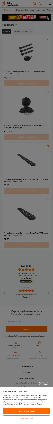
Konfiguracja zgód (26, 418)
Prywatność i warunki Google (31, 404)
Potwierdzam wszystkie (26, 411)
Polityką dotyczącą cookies (13, 397)
